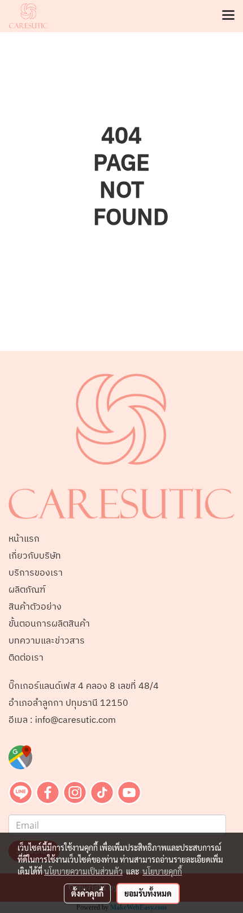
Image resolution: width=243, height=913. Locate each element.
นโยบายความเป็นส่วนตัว (83, 871)
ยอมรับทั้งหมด (148, 893)
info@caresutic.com (75, 720)
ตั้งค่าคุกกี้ (87, 893)
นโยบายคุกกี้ (162, 871)
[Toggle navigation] (228, 15)
